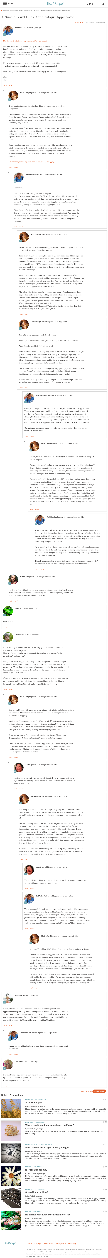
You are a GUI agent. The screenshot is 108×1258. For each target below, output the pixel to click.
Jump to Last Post (80, 22)
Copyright (38, 1244)
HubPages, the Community (35, 1099)
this (55, 93)
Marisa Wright (25, 93)
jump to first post (86, 1091)
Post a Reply (99, 1091)
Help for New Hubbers (34, 1167)
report (11, 85)
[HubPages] (55, 4)
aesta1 (28, 765)
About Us (29, 1244)
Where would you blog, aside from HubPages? (49, 1125)
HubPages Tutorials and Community (39, 1144)
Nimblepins (24, 577)
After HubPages (33, 1102)
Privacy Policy (61, 1244)
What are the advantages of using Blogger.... (48, 1147)
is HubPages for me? (36, 1170)
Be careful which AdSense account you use (47, 1214)
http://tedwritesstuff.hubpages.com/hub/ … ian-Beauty (25, 40)
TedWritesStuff (20, 28)
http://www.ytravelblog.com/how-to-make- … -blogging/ (32, 161)
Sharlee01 (19, 996)
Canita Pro (19, 1062)
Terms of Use (48, 1244)
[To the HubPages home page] (11, 1243)
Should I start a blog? (36, 1192)
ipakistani (18, 608)
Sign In (90, 4)
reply (5, 85)
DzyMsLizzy (19, 634)
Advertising (72, 1244)
